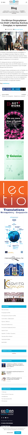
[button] (7, 89)
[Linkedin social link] (8, 418)
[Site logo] (14, 2)
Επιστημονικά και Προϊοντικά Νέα (9, 315)
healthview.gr (6, 83)
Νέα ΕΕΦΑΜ (4, 342)
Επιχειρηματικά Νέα (6, 312)
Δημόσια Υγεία (5, 330)
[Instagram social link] (3, 418)
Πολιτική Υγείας (19, 29)
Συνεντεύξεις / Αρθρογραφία (8, 318)
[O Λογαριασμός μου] (26, 2)
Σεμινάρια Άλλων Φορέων (7, 336)
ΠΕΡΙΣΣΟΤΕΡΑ (10, 432)
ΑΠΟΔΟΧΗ (18, 432)
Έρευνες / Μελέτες (6, 321)
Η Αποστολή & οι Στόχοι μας (7, 394)
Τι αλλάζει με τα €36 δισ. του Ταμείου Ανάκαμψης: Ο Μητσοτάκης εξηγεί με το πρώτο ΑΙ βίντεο (15, 365)
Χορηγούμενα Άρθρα (6, 339)
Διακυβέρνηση (5, 396)
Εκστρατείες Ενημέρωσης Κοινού (9, 327)
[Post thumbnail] (4, 366)
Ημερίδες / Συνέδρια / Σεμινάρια (8, 333)
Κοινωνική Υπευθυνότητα (7, 324)
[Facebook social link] (2, 418)
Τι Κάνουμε (4, 392)
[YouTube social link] (6, 418)
